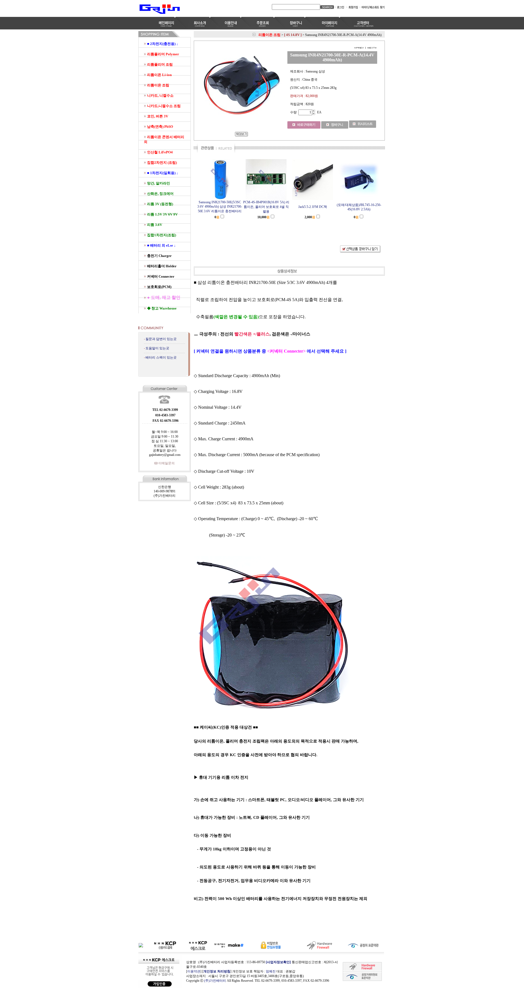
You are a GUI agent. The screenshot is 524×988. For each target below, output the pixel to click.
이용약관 (193, 971)
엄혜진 (271, 971)
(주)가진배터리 (215, 981)
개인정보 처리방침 (216, 971)
